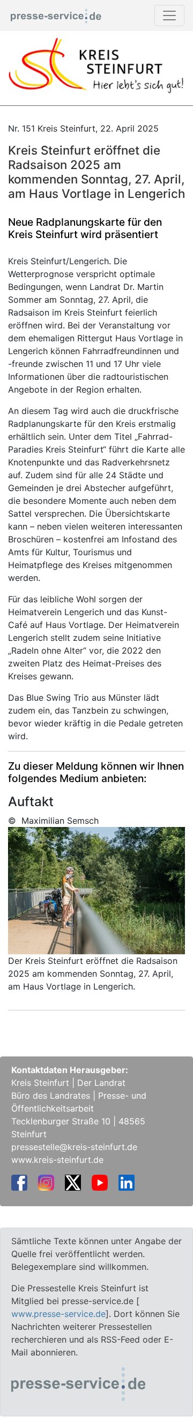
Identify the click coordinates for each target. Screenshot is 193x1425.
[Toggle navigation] (169, 15)
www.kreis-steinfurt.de (57, 1159)
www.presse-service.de (58, 1313)
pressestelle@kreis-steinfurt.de (74, 1146)
